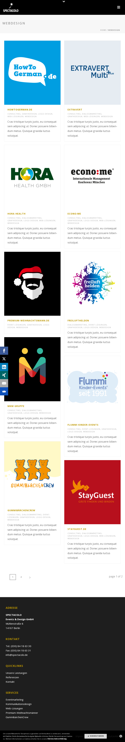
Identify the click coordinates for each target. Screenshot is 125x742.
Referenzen (12, 677)
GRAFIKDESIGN (29, 114)
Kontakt (10, 681)
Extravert (75, 109)
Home (103, 30)
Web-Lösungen (14, 708)
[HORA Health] (39, 177)
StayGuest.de (77, 529)
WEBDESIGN (31, 116)
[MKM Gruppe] (39, 369)
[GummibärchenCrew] (39, 473)
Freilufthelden (78, 320)
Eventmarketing (14, 699)
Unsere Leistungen (16, 673)
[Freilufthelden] (99, 283)
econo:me (74, 213)
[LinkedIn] (4, 367)
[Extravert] (99, 72)
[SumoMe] (4, 391)
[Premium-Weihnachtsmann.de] (39, 283)
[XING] (4, 375)
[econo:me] (99, 177)
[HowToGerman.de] (39, 72)
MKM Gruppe (15, 406)
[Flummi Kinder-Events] (99, 387)
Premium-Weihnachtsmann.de (28, 320)
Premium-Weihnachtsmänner (22, 712)
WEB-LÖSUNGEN (15, 116)
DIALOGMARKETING (92, 114)
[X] (4, 359)
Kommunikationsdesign (19, 704)
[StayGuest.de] (99, 492)
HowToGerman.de (19, 109)
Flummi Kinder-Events (83, 424)
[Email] (4, 383)
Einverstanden (97, 736)
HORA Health (16, 213)
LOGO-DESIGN (45, 114)
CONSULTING (14, 114)
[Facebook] (4, 351)
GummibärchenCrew (21, 510)
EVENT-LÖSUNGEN (16, 325)
